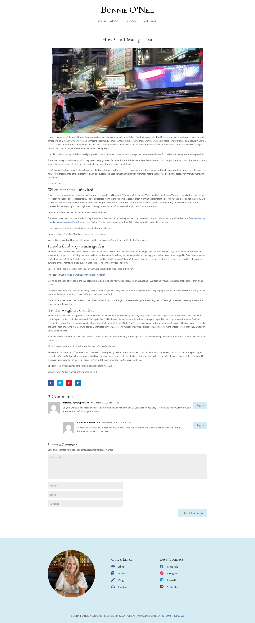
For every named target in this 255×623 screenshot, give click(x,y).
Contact (122, 587)
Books (121, 573)
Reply (200, 405)
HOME (102, 21)
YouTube (172, 587)
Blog (121, 580)
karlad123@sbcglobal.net (76, 402)
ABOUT (115, 21)
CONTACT (150, 21)
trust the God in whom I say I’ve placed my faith (82, 274)
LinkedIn (172, 580)
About (121, 567)
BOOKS (131, 21)
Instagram (172, 573)
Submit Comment (192, 513)
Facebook (172, 567)
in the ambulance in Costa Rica (123, 319)
